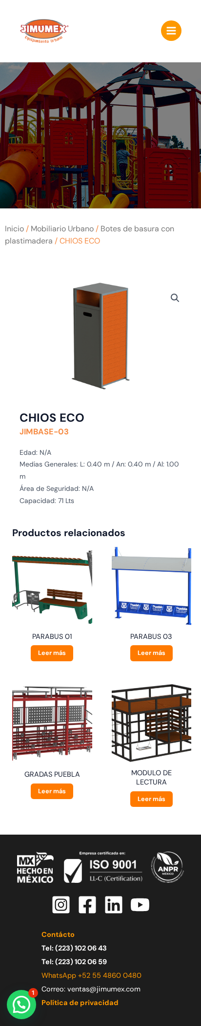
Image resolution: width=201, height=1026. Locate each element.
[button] (175, 298)
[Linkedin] (113, 904)
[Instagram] (61, 904)
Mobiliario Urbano (62, 229)
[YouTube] (140, 904)
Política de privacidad (80, 1002)
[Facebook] (87, 904)
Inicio (14, 229)
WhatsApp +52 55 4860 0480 (91, 975)
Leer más (52, 653)
